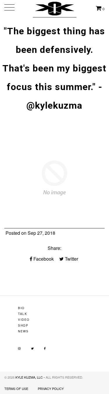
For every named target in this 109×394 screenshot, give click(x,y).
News (23, 331)
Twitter (71, 258)
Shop (23, 325)
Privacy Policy (51, 388)
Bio (21, 308)
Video (24, 320)
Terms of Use (16, 388)
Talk (22, 314)
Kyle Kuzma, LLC (29, 377)
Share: (54, 248)
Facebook (43, 258)
